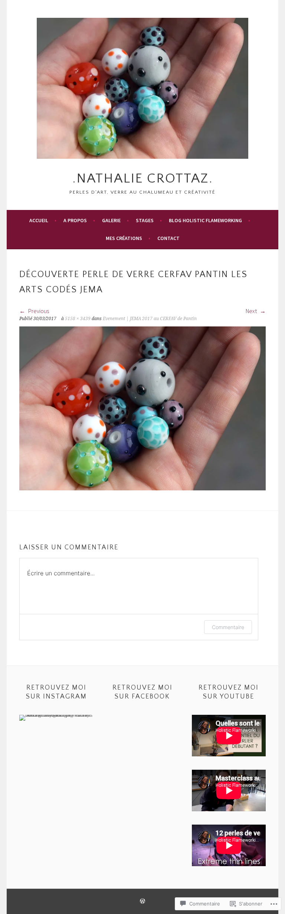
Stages (145, 220)
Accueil (38, 220)
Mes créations (124, 238)
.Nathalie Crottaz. (142, 178)
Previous (38, 311)
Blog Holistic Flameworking (205, 220)
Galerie (111, 220)
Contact (168, 238)
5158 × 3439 (78, 318)
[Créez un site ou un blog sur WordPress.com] (142, 901)
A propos (75, 220)
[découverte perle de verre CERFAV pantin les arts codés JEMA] (142, 488)
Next (252, 311)
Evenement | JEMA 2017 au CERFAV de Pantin (150, 318)
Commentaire (228, 627)
